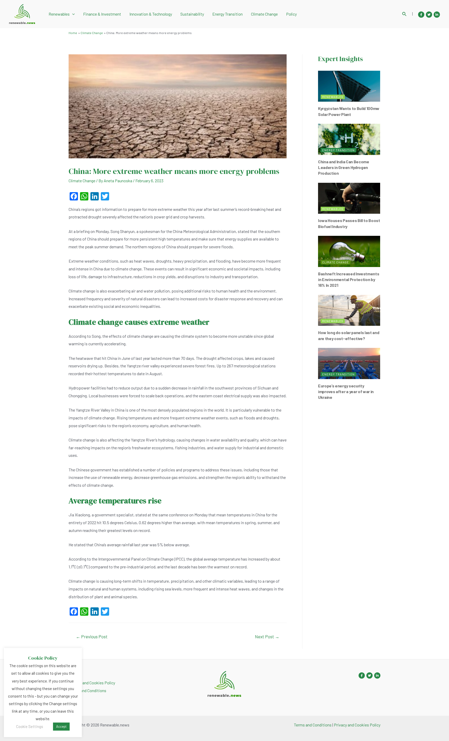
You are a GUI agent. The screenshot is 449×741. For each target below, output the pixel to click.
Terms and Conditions (87, 690)
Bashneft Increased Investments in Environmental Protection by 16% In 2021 (348, 279)
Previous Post (92, 636)
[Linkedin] (437, 14)
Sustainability (192, 13)
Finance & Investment (102, 13)
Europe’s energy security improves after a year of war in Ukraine (346, 391)
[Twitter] (429, 14)
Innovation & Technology (150, 13)
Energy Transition (227, 13)
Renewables (59, 13)
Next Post (267, 636)
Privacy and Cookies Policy (92, 682)
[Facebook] (421, 14)
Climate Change (264, 13)
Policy (291, 13)
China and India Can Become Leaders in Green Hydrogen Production (343, 167)
